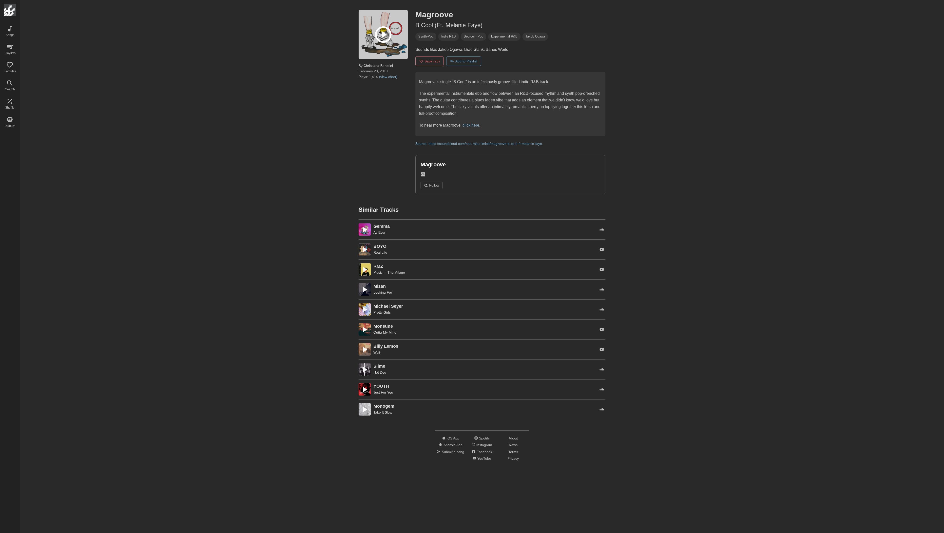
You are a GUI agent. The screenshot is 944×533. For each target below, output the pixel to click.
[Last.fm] (423, 175)
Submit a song (453, 452)
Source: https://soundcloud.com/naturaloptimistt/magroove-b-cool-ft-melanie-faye (478, 144)
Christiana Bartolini (378, 66)
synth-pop (425, 36)
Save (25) (432, 61)
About (513, 438)
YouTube (484, 458)
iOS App (453, 438)
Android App (452, 445)
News (513, 445)
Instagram (484, 445)
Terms (513, 452)
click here (470, 125)
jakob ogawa (535, 36)
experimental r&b (504, 36)
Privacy (513, 458)
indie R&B (448, 36)
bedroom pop (473, 36)
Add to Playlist (466, 61)
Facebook (484, 452)
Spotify (484, 438)
